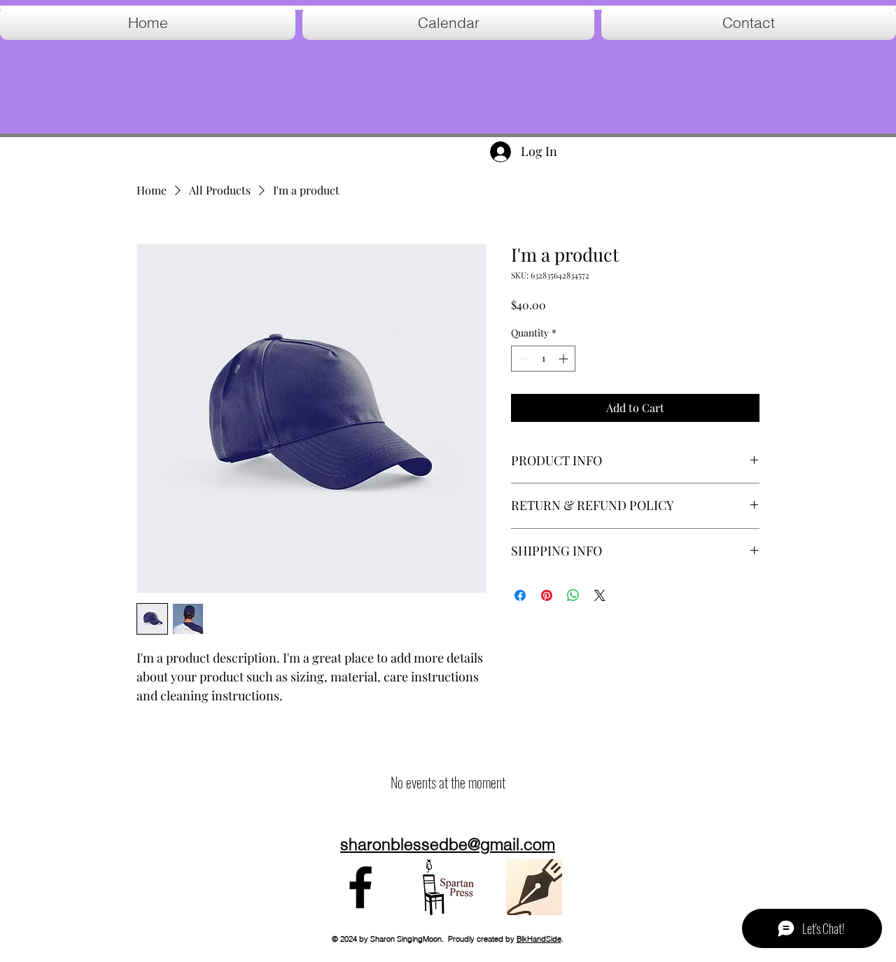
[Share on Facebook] (520, 595)
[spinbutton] (543, 358)
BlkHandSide (539, 939)
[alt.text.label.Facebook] (360, 887)
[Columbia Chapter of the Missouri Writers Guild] (534, 887)
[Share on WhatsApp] (573, 595)
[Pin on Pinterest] (546, 595)
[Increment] (564, 358)
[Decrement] (522, 358)
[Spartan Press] (447, 887)
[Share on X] (600, 595)
